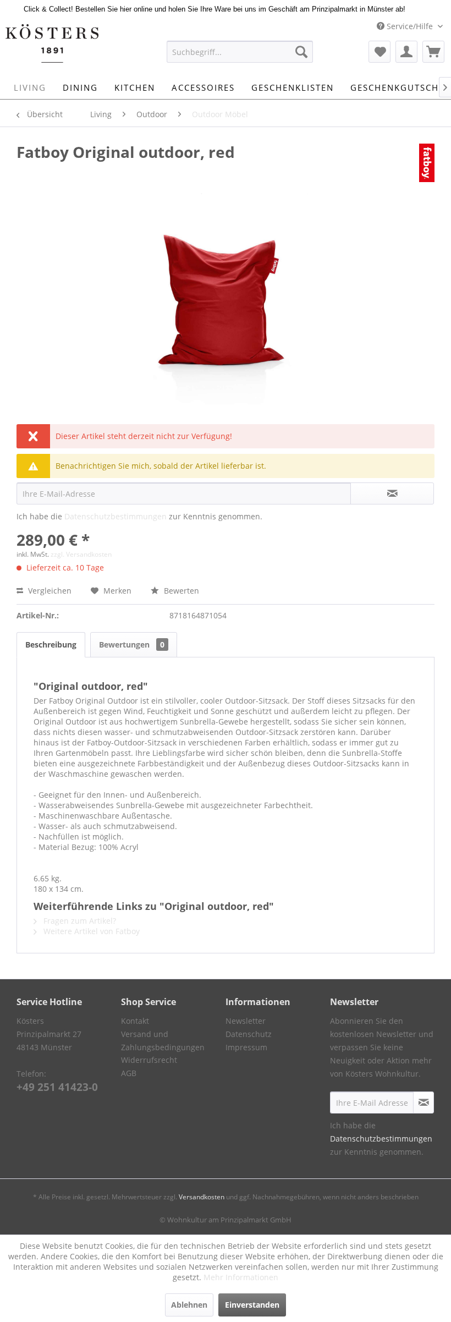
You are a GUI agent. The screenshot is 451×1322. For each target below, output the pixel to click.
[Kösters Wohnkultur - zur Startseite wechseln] (52, 43)
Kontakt (135, 1021)
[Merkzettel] (380, 52)
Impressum (246, 1047)
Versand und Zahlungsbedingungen (163, 1040)
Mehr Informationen (241, 1277)
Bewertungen (131, 644)
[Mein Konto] (406, 52)
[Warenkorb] (433, 52)
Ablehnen (189, 1304)
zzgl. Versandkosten (81, 554)
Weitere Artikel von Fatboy (90, 931)
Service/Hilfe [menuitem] (409, 26)
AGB (128, 1073)
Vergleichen (49, 590)
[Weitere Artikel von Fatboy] (427, 163)
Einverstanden (252, 1304)
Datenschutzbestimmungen (115, 516)
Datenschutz (249, 1034)
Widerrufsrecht (149, 1060)
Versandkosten (201, 1197)
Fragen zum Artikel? (78, 920)
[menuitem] (240, 52)
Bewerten (180, 590)
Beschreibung (50, 644)
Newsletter (246, 1021)
